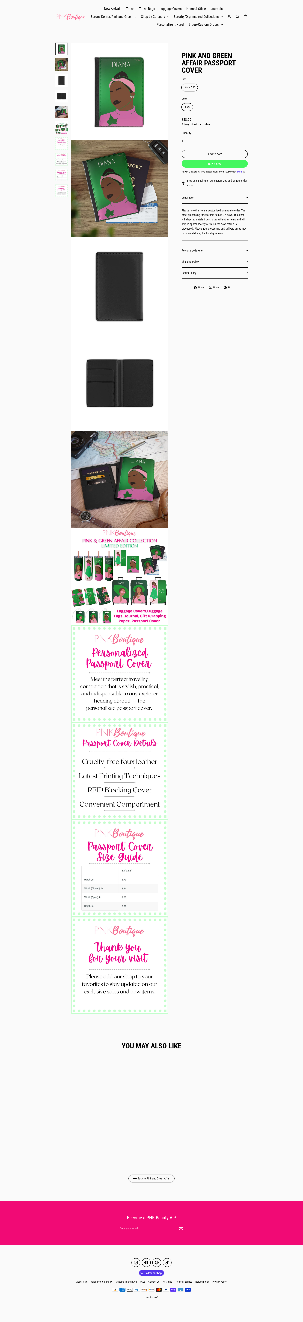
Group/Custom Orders (204, 24)
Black (187, 106)
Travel (130, 9)
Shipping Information (126, 1281)
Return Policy (189, 273)
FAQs (142, 1281)
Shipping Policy (190, 261)
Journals (217, 9)
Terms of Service (183, 1281)
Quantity (186, 133)
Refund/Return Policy (101, 1281)
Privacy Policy (219, 1281)
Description (188, 197)
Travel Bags (147, 9)
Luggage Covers (171, 9)
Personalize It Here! (170, 24)
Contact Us (153, 1281)
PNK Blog (167, 1281)
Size (184, 79)
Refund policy (202, 1281)
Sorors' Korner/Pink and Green (112, 17)
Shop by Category (153, 17)
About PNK (81, 1281)
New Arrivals (112, 9)
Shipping (185, 124)
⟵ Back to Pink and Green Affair (151, 1178)
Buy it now (214, 164)
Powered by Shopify (151, 1297)
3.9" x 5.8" (189, 87)
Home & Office (196, 9)
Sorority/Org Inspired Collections (197, 17)
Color (184, 98)
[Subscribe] (180, 1228)
